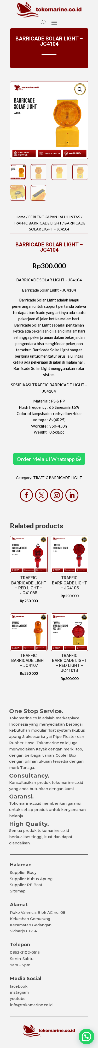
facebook (18, 986)
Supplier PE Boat (26, 885)
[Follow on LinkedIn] (71, 495)
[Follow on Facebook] (26, 495)
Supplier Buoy (23, 872)
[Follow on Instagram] (56, 495)
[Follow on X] (41, 495)
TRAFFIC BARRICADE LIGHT (37, 223)
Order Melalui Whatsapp (46, 459)
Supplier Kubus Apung (31, 879)
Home (20, 217)
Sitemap (18, 891)
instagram (19, 992)
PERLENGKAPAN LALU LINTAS (54, 217)
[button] (80, 89)
